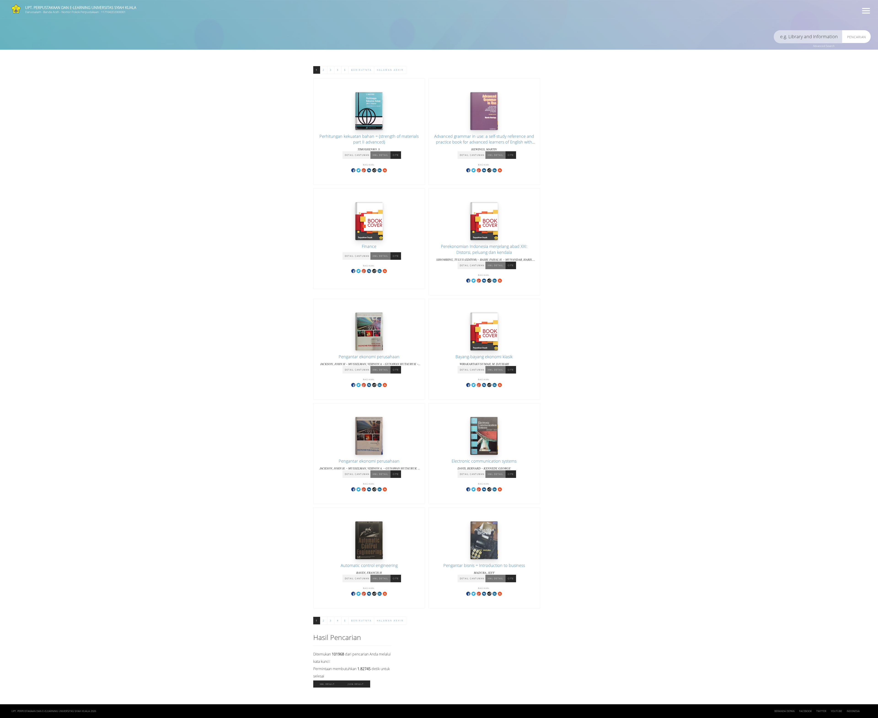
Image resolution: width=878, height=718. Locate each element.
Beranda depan (784, 711)
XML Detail (380, 155)
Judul (77, 20)
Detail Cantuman (357, 155)
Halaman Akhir (390, 69)
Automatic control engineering (369, 565)
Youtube (836, 711)
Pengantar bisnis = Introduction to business (484, 565)
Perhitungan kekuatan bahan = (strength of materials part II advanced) (369, 139)
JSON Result (356, 684)
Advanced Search (824, 46)
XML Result (327, 684)
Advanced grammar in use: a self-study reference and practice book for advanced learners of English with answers (484, 141)
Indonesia (853, 711)
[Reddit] (374, 170)
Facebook (805, 711)
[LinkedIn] (379, 170)
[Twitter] (358, 170)
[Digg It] (369, 170)
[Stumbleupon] (385, 170)
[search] (808, 36)
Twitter (821, 711)
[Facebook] (353, 170)
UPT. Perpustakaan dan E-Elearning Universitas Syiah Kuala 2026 (53, 711)
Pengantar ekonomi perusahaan (369, 356)
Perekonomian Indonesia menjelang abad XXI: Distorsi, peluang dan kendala (484, 249)
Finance (369, 246)
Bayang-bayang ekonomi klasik (484, 356)
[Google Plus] (364, 170)
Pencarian (856, 37)
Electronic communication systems (484, 461)
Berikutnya (361, 69)
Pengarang (300, 20)
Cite (396, 155)
